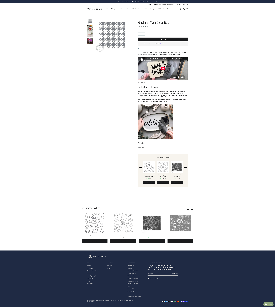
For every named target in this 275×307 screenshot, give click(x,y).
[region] (163, 173)
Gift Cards (90, 284)
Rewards (129, 268)
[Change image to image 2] (90, 28)
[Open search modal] (180, 9)
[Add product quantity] (144, 34)
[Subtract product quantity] (139, 34)
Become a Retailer (132, 284)
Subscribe (175, 273)
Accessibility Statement (134, 296)
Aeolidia (92, 301)
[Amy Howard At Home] (94, 9)
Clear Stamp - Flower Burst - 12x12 (163, 175)
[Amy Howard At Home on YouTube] (157, 279)
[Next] (156, 1)
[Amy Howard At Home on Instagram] (151, 279)
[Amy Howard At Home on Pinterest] (153, 279)
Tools (88, 273)
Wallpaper (90, 268)
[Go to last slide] (140, 167)
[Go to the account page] (183, 9)
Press (109, 268)
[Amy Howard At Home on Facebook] (148, 279)
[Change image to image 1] (90, 21)
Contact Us (130, 265)
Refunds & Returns (132, 289)
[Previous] (118, 1)
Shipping (140, 49)
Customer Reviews (132, 271)
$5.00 (147, 178)
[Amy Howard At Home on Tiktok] (155, 279)
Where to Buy (131, 276)
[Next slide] (185, 167)
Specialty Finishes (92, 271)
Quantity (140, 31)
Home (88, 16)
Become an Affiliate (133, 278)
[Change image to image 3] (90, 34)
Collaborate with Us (133, 281)
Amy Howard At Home (101, 300)
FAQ (128, 286)
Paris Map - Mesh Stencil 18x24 (177, 175)
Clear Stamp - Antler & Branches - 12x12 (149, 175)
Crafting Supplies (92, 276)
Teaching (90, 278)
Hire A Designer (131, 273)
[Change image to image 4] (90, 41)
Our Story (110, 265)
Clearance (90, 281)
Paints (89, 265)
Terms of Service (132, 294)
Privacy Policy (131, 291)
